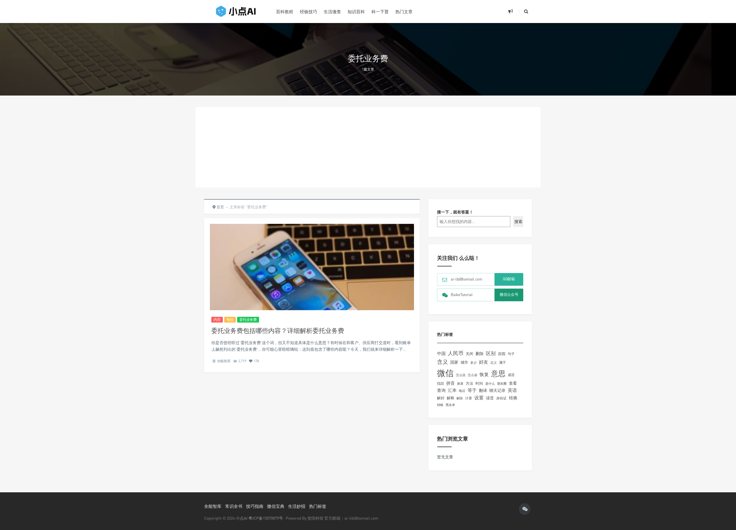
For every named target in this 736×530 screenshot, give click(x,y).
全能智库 (224, 361)
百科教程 (284, 11)
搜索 (518, 221)
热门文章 (404, 11)
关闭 (469, 353)
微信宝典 (275, 506)
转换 (513, 397)
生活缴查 (332, 11)
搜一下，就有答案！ (455, 211)
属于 (502, 362)
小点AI (242, 518)
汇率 (452, 390)
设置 (479, 398)
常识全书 (233, 506)
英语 (512, 390)
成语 (511, 375)
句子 (511, 354)
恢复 (484, 374)
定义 (493, 363)
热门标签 (317, 506)
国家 (454, 362)
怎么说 (460, 375)
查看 (513, 383)
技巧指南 (254, 506)
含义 (442, 361)
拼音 (450, 383)
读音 (490, 398)
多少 (473, 362)
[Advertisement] (367, 147)
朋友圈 (502, 383)
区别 (491, 353)
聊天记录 (497, 390)
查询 (441, 390)
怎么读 (472, 375)
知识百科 (356, 11)
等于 (472, 390)
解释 (450, 398)
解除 (460, 398)
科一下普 (380, 11)
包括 (230, 319)
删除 (480, 353)
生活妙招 (296, 506)
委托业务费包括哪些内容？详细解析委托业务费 (277, 330)
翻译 (483, 390)
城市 (464, 362)
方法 (469, 383)
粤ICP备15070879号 (265, 518)
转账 (440, 405)
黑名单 (450, 405)
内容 (217, 319)
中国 (441, 353)
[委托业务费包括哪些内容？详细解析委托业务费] (312, 292)
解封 (440, 398)
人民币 (455, 353)
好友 (483, 362)
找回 (440, 383)
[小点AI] (235, 11)
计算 (468, 398)
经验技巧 (308, 11)
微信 (445, 373)
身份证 (501, 398)
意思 (498, 373)
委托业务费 (248, 319)
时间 (479, 383)
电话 (462, 391)
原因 (501, 353)
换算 (460, 384)
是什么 (490, 384)
